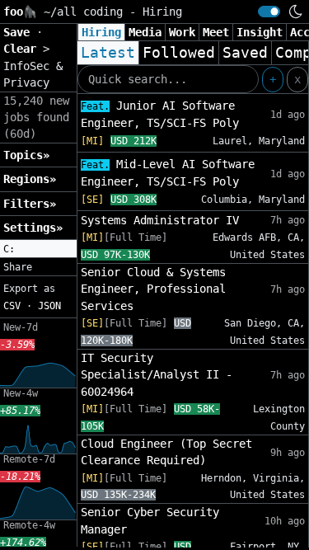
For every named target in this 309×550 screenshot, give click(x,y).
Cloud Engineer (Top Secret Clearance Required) (166, 452)
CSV (12, 306)
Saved (245, 53)
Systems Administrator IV (160, 220)
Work (182, 32)
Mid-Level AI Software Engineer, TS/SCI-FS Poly (168, 172)
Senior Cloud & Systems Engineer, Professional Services (153, 289)
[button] (38, 249)
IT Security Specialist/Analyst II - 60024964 (156, 374)
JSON (49, 306)
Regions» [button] (29, 179)
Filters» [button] (29, 203)
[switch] (269, 11)
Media (145, 32)
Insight (259, 32)
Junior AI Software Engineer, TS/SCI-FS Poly (160, 114)
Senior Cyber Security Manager (150, 520)
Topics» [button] (26, 155)
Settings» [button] (33, 227)
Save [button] (19, 32)
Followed (179, 53)
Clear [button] (23, 48)
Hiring (101, 32)
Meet (216, 32)
